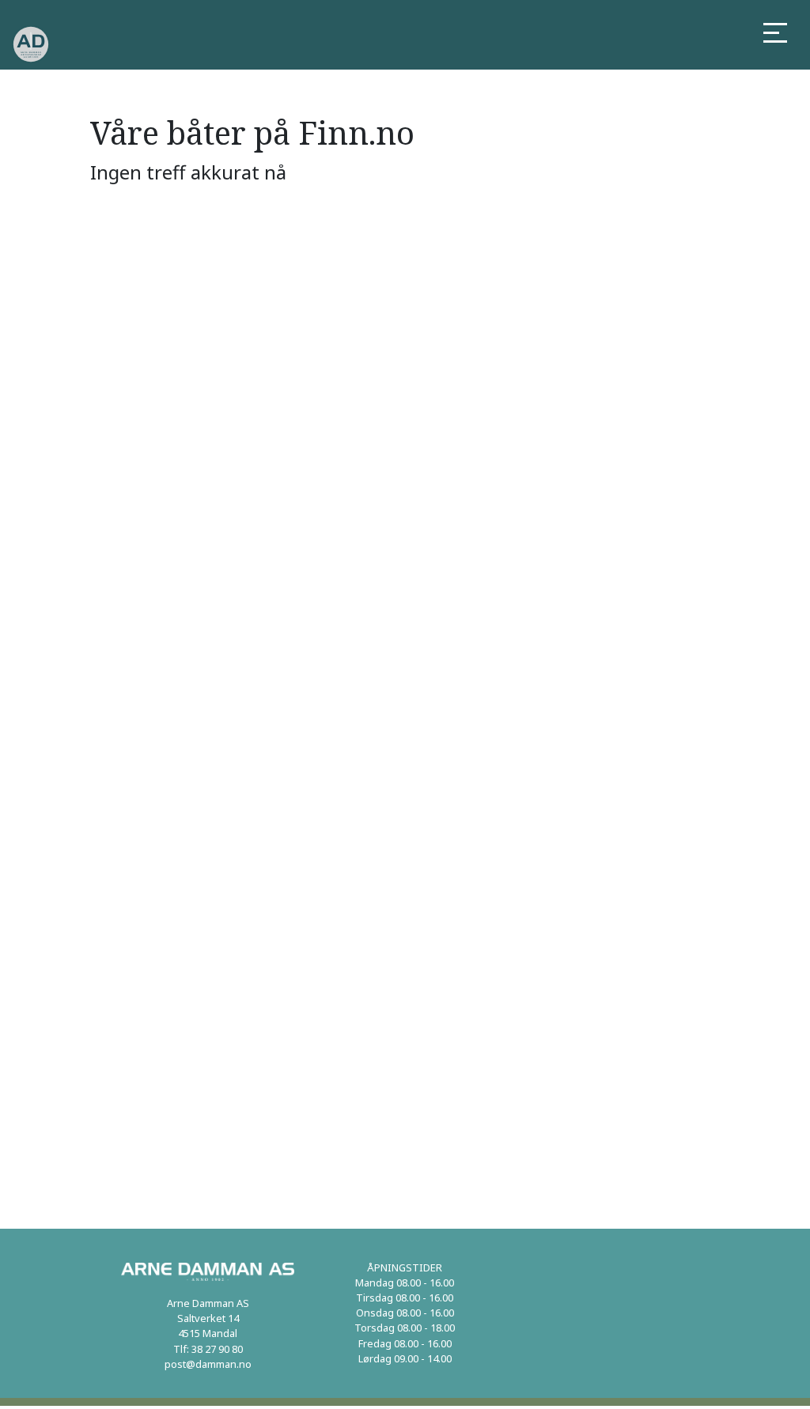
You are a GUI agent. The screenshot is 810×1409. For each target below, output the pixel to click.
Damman (287, 44)
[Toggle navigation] (775, 34)
